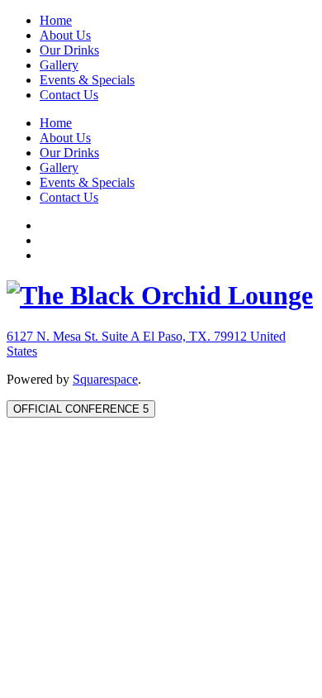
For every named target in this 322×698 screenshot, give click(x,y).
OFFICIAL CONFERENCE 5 (81, 409)
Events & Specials (87, 80)
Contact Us (69, 95)
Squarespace (105, 379)
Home (56, 20)
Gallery (59, 65)
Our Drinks (69, 50)
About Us (65, 35)
